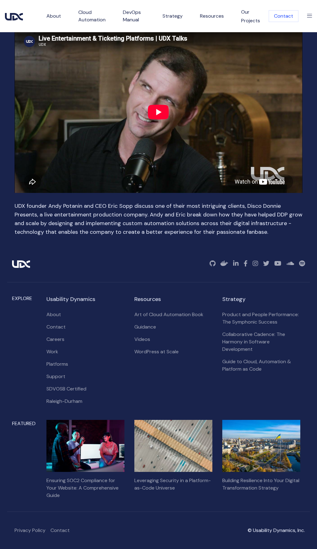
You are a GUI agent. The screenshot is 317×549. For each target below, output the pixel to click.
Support (55, 376)
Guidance (145, 327)
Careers (55, 339)
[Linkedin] (236, 263)
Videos (142, 339)
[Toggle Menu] (309, 16)
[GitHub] (212, 263)
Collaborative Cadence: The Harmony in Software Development (253, 341)
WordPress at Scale (156, 351)
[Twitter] (266, 263)
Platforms (57, 364)
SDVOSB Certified (66, 389)
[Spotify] (302, 263)
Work (52, 351)
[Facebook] (246, 263)
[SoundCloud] (290, 263)
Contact (283, 16)
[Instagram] (255, 263)
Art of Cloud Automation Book (168, 314)
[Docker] (224, 263)
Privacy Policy (30, 530)
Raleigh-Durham (64, 401)
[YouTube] (277, 263)
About (53, 314)
